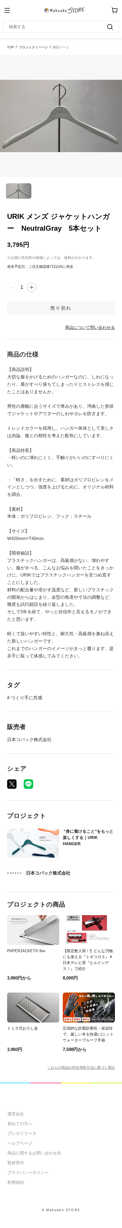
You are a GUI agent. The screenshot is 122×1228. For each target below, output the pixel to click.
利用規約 (15, 1182)
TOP (10, 47)
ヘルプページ (19, 1143)
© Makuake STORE (61, 1210)
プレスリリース (21, 1133)
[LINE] (28, 784)
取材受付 (15, 1162)
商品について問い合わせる (90, 327)
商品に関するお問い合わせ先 (34, 1153)
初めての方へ (19, 1123)
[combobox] (58, 26)
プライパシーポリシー (28, 1172)
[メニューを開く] (7, 10)
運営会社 (15, 1113)
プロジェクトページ (33, 47)
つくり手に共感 (26, 697)
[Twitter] (12, 784)
